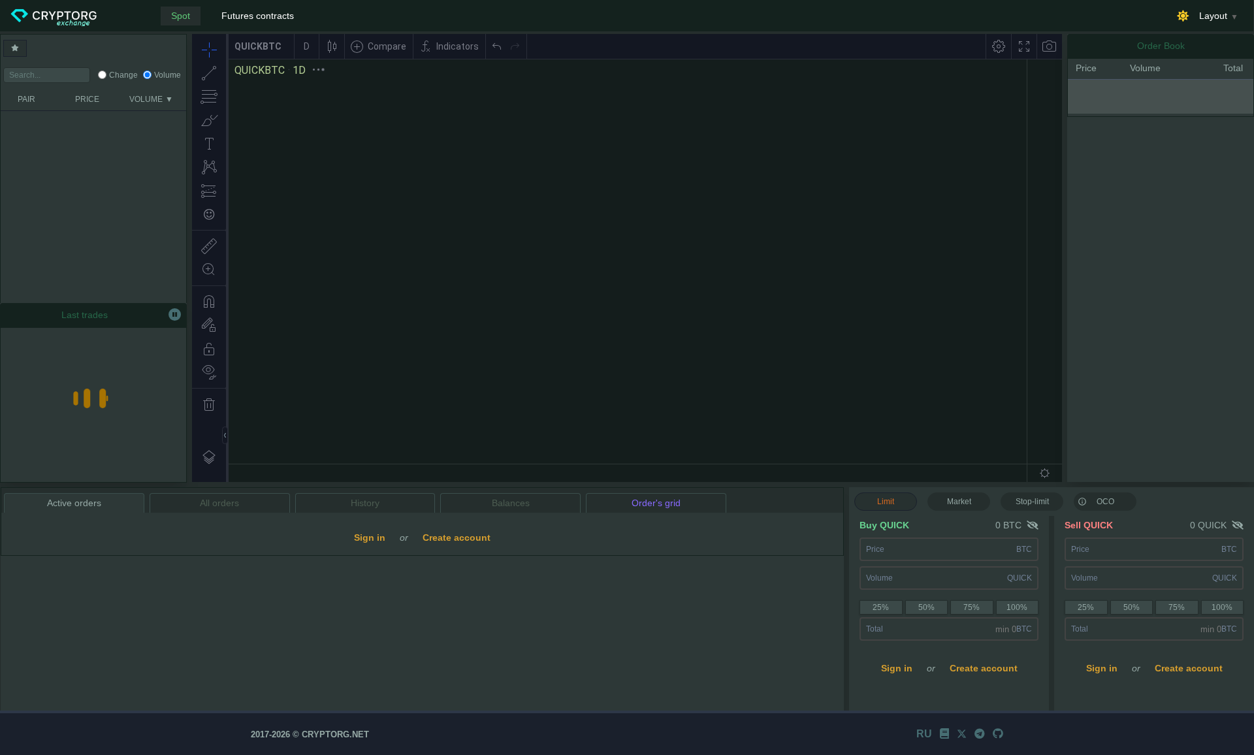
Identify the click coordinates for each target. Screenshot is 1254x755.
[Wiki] (944, 733)
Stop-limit (1032, 501)
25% (881, 607)
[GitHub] (998, 733)
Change (123, 75)
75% (971, 607)
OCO (1105, 501)
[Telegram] (979, 733)
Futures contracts (257, 15)
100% (1016, 607)
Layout (1213, 15)
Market (959, 501)
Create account (984, 668)
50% (926, 607)
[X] (962, 733)
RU (924, 733)
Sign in (896, 668)
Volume (167, 75)
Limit (885, 501)
